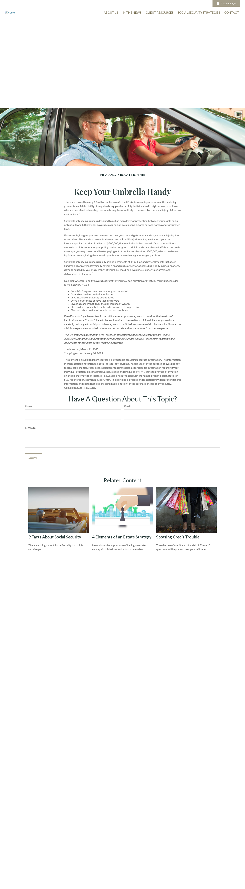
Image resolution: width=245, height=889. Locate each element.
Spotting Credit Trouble (178, 536)
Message (30, 427)
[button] (231, 12)
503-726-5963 (77, 3)
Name (28, 406)
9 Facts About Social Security (54, 536)
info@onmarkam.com (103, 3)
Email (127, 406)
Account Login (228, 3)
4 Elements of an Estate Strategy (122, 536)
